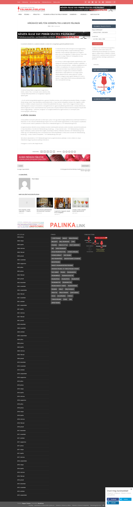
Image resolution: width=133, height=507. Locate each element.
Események (73, 14)
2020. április (20, 347)
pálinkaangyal (71, 272)
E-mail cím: (95, 36)
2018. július (20, 404)
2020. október (21, 332)
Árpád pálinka (56, 302)
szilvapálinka (61, 296)
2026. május (20, 241)
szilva (53, 296)
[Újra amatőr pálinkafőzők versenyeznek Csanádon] (45, 202)
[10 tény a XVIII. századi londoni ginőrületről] (80, 202)
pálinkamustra (67, 282)
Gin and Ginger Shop (35, 2)
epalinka (54, 245)
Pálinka (26, 14)
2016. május (20, 464)
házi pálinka (67, 255)
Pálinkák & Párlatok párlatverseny (55, 14)
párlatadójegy (69, 289)
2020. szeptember (22, 335)
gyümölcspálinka (73, 252)
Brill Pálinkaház (64, 241)
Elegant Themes (26, 503)
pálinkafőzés (65, 279)
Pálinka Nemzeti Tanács (59, 285)
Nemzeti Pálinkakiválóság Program (62, 265)
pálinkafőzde (55, 279)
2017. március (21, 457)
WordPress (41, 503)
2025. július (20, 267)
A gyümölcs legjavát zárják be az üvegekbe (62, 211)
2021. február (20, 316)
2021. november (21, 297)
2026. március (21, 248)
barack (65, 238)
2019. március (21, 396)
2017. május (20, 449)
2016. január (20, 480)
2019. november (21, 366)
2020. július (20, 339)
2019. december (21, 362)
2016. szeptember (22, 461)
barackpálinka (73, 238)
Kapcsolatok (94, 14)
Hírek (20, 14)
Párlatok (36, 14)
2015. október (21, 491)
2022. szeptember (22, 290)
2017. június (20, 445)
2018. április (20, 415)
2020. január (20, 358)
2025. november (21, 259)
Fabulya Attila (63, 245)
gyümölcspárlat (56, 255)
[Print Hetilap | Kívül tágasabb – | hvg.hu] (27, 202)
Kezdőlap (31, 505)
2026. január (20, 256)
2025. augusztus (21, 263)
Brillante (54, 241)
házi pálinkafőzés (57, 258)
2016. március (21, 472)
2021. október (21, 301)
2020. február (20, 354)
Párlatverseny (63, 292)
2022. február (20, 294)
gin (53, 248)
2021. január (20, 320)
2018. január (20, 426)
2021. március (21, 313)
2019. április (20, 392)
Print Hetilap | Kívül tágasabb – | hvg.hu (25, 210)
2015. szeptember (22, 495)
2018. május (20, 411)
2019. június (20, 385)
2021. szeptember (22, 305)
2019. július (20, 381)
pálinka (63, 272)
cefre (73, 241)
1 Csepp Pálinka (56, 238)
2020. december (21, 324)
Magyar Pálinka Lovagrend (72, 258)
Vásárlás (83, 14)
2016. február (20, 476)
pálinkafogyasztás (67, 275)
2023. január (20, 278)
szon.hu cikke (31, 143)
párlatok (54, 292)
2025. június (20, 271)
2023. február (20, 275)
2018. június (20, 408)
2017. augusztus (21, 442)
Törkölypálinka (56, 299)
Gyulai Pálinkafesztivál (58, 252)
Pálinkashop (25, 2)
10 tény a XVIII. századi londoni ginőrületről (79, 210)
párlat (61, 289)
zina (70, 299)
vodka (65, 299)
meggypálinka (56, 262)
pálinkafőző (75, 279)
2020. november (21, 328)
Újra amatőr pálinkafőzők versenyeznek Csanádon (44, 210)
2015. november (21, 487)
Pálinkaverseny (72, 285)
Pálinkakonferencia (46, 2)
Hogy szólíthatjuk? (97, 30)
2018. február (20, 423)
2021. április (20, 309)
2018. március (21, 419)
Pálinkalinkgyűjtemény (95, 505)
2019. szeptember (22, 373)
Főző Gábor (35, 179)
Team (18, 2)
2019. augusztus (21, 377)
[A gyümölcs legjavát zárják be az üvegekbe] (62, 203)
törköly (70, 296)
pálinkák (54, 289)
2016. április (20, 468)
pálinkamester (56, 282)
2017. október (21, 438)
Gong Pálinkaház (61, 248)
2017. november (21, 434)
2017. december (21, 430)
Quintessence (74, 292)
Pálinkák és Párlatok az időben (63, 505)
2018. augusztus (21, 400)
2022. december (21, 282)
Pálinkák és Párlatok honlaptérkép (80, 505)
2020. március (21, 351)
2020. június (20, 343)
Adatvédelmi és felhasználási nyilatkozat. (44, 505)
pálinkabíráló (56, 275)
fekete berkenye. (75, 245)
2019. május (20, 389)
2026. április (20, 244)
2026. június (20, 237)
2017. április (20, 453)
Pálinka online (56, 2)
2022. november (21, 286)
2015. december (21, 483)
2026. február (20, 252)
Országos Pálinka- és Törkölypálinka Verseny (65, 269)
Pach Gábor (55, 272)
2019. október (21, 370)
